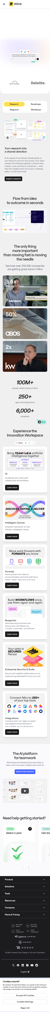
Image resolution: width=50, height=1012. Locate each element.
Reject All (25, 1008)
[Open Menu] (4, 4)
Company (10, 907)
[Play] (25, 791)
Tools (7, 893)
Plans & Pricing (12, 914)
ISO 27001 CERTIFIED (34, 925)
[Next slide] (29, 867)
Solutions (9, 886)
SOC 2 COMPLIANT (20, 931)
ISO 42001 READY (19, 925)
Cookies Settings (25, 1001)
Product (9, 879)
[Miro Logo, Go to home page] (15, 4)
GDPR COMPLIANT (34, 931)
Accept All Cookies (25, 995)
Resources (10, 900)
